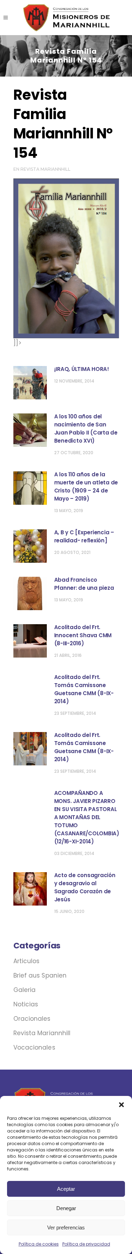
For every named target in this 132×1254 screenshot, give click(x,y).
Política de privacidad (86, 1244)
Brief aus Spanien (40, 975)
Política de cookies (39, 1244)
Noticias (25, 1004)
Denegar (66, 1208)
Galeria (24, 990)
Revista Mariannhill (45, 169)
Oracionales (32, 1018)
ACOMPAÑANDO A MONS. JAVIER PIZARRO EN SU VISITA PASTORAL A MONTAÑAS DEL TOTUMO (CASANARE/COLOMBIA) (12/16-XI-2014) (86, 817)
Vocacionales (34, 1047)
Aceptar (66, 1189)
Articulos (26, 961)
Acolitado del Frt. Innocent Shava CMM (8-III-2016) (83, 635)
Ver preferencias (66, 1227)
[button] (121, 1104)
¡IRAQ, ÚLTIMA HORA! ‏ (82, 369)
